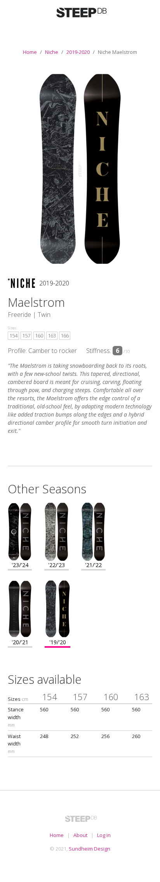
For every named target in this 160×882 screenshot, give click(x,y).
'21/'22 (93, 565)
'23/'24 (20, 565)
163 (52, 335)
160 (39, 335)
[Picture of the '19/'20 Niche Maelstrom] (80, 168)
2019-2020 (78, 51)
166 (65, 335)
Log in (104, 835)
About (80, 835)
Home (30, 51)
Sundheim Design (89, 848)
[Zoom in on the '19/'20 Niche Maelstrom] (57, 608)
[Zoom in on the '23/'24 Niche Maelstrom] (20, 531)
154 (13, 335)
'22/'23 (56, 565)
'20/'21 (20, 642)
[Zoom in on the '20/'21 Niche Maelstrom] (20, 608)
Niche (51, 51)
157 (26, 335)
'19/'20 (57, 642)
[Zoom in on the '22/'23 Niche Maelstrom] (56, 531)
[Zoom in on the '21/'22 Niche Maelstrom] (93, 531)
